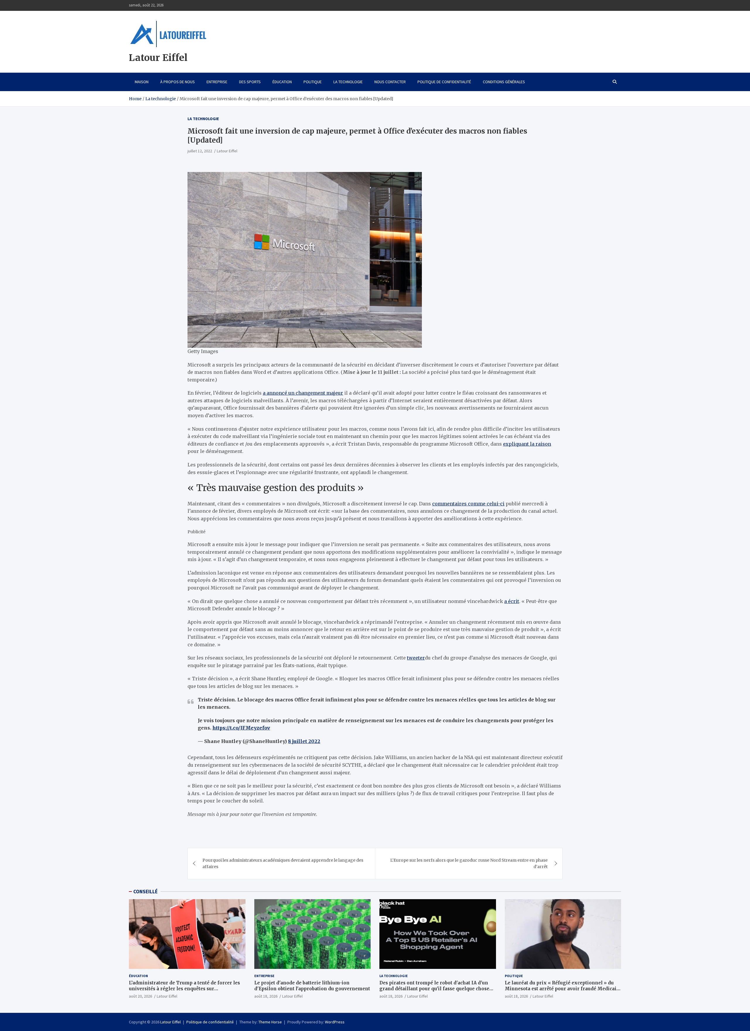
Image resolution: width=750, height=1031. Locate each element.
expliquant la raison (527, 444)
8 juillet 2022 (304, 741)
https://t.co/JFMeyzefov (241, 728)
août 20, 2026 (140, 996)
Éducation (282, 81)
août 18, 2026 (265, 996)
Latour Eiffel (158, 58)
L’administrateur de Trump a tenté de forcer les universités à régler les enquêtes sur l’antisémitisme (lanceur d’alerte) (184, 988)
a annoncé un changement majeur (303, 393)
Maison (142, 81)
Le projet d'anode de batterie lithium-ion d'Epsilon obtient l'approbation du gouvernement (312, 985)
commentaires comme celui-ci (468, 504)
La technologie (348, 81)
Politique (313, 81)
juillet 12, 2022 (200, 151)
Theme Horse (270, 1022)
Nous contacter (390, 81)
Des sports (250, 81)
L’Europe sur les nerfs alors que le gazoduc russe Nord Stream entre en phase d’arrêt (469, 863)
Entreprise (217, 81)
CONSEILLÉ (145, 891)
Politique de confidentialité (444, 81)
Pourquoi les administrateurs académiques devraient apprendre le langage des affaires (282, 863)
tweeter (416, 658)
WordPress (335, 1022)
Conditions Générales (504, 81)
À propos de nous (177, 81)
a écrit (511, 601)
